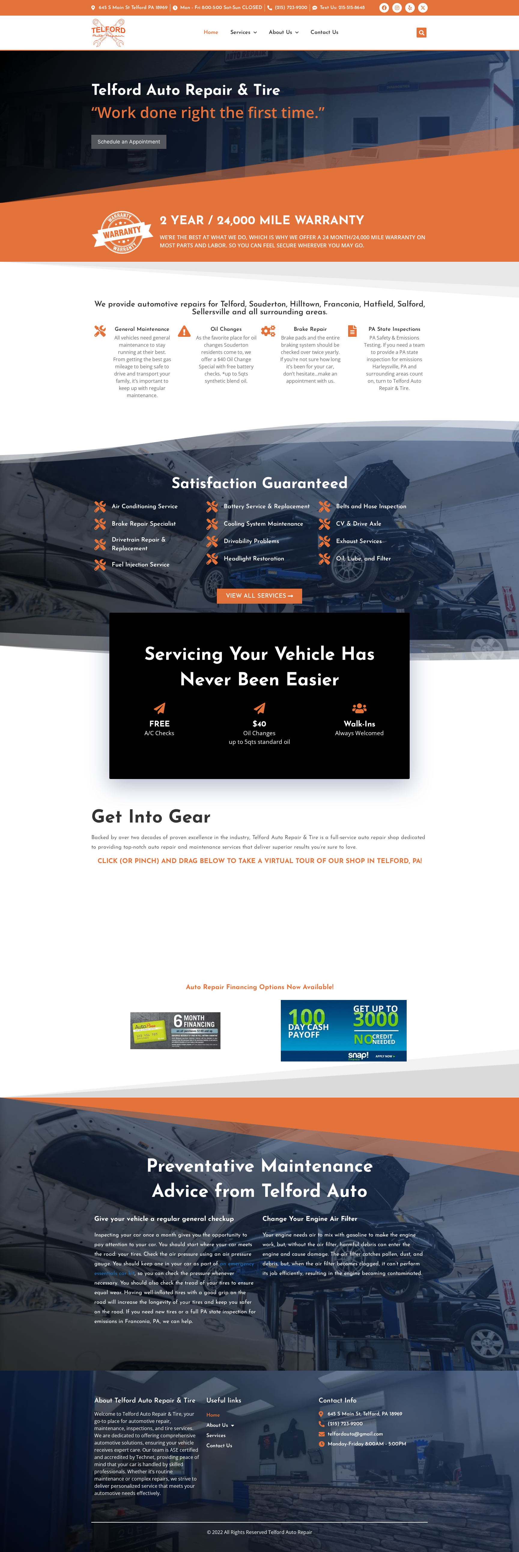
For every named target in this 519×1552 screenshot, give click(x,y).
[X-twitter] (423, 8)
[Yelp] (410, 8)
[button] (421, 33)
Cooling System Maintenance (263, 524)
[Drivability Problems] (212, 541)
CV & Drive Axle (358, 524)
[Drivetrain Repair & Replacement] (100, 544)
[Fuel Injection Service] (100, 565)
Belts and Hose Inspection (371, 507)
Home (211, 32)
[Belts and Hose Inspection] (324, 506)
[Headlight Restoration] (212, 559)
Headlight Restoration (254, 559)
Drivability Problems (251, 542)
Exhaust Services (359, 542)
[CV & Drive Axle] (324, 524)
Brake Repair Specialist (144, 524)
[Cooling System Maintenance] (212, 524)
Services (240, 32)
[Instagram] (397, 8)
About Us (280, 32)
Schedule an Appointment (129, 142)
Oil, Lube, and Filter (363, 559)
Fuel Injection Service (141, 565)
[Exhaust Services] (324, 541)
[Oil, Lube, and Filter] (324, 559)
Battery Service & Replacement (267, 507)
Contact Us (324, 32)
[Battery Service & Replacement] (212, 506)
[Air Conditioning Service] (100, 506)
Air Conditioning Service (145, 507)
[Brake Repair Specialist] (100, 524)
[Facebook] (384, 8)
